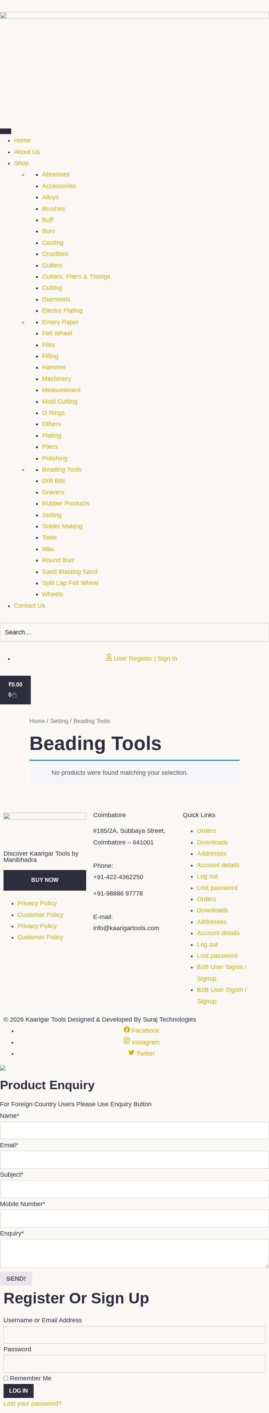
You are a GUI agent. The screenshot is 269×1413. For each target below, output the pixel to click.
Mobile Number (22, 1203)
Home (37, 721)
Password (17, 1349)
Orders (206, 830)
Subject (11, 1174)
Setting (59, 721)
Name (9, 1115)
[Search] (262, 632)
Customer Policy (40, 914)
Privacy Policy (37, 903)
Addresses (212, 853)
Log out (207, 876)
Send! (16, 1278)
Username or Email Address (43, 1320)
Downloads (212, 842)
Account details (218, 865)
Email (9, 1145)
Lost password (217, 887)
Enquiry (12, 1233)
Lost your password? (33, 1403)
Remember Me (29, 1378)
